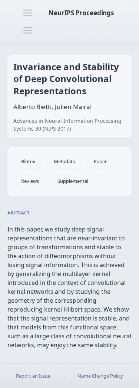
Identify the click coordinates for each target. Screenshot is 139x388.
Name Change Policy (100, 375)
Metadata (64, 161)
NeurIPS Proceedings (81, 13)
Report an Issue (33, 375)
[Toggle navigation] (27, 13)
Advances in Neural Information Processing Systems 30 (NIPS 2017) (67, 124)
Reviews (30, 181)
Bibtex (28, 161)
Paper (100, 161)
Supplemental (72, 181)
